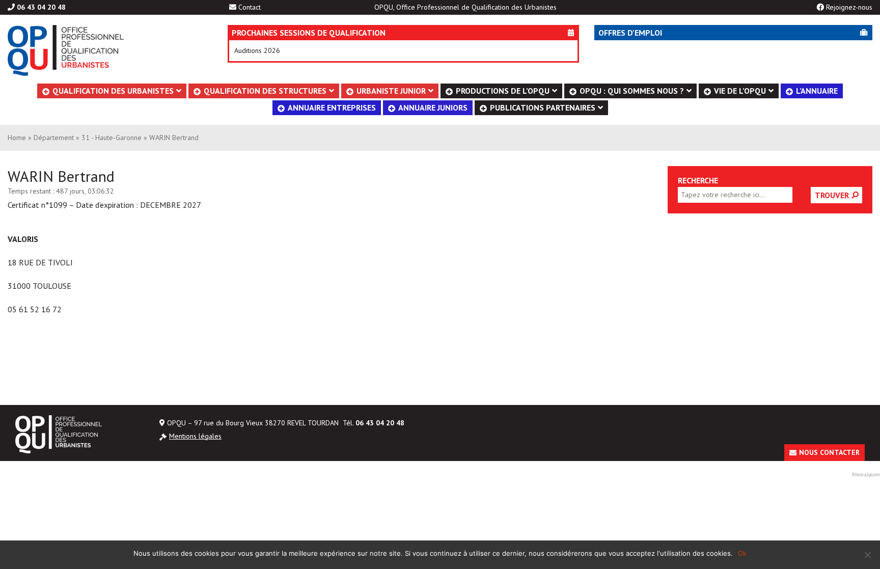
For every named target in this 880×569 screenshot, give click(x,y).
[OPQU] (102, 50)
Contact (249, 7)
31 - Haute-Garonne (111, 137)
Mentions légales (195, 436)
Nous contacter (829, 452)
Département (54, 137)
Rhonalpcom (866, 474)
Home (17, 137)
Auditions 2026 (257, 50)
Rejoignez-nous (849, 7)
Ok (742, 553)
